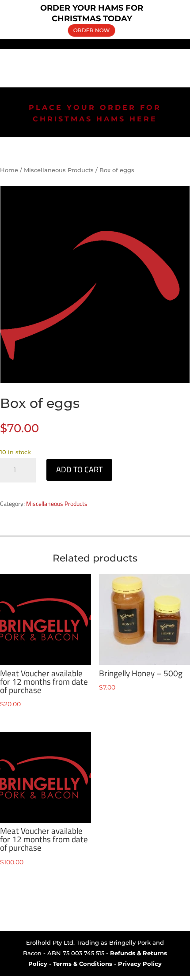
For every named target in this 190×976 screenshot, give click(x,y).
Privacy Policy (140, 963)
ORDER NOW (91, 29)
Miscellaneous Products (59, 170)
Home (9, 170)
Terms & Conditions (82, 963)
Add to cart (79, 469)
